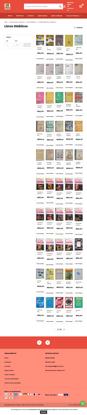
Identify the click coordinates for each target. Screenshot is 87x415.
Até (16, 41)
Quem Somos (42, 16)
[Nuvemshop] (75, 405)
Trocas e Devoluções (74, 16)
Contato (30, 16)
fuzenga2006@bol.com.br (54, 366)
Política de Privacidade (12, 383)
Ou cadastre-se (70, 8)
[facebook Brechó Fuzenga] (47, 342)
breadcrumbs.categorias (17, 22)
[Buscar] (60, 7)
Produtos (20, 16)
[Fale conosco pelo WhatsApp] (82, 403)
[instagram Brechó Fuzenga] (39, 342)
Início (10, 16)
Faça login (70, 4)
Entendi (43, 412)
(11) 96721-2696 (50, 362)
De (7, 41)
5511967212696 (49, 358)
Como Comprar (56, 16)
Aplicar (27, 44)
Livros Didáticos (31, 22)
